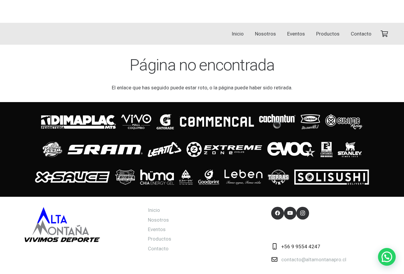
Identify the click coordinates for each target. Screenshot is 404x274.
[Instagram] (302, 213)
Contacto (158, 249)
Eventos (157, 229)
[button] (279, 34)
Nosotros (158, 220)
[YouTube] (290, 213)
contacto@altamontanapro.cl (313, 259)
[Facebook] (277, 213)
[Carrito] (384, 33)
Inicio (154, 210)
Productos (159, 239)
